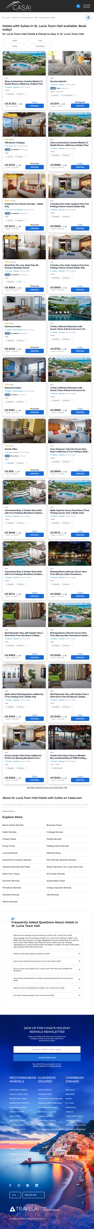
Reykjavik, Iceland (47, 1112)
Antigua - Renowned (76, 1125)
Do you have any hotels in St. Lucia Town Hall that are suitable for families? (42, 970)
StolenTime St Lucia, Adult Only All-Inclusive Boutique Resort (22, 266)
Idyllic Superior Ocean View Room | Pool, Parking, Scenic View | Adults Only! (69, 511)
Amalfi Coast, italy (18, 1094)
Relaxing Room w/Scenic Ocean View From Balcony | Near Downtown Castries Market (68, 572)
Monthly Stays (54, 853)
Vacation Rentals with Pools (16, 867)
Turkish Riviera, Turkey (20, 1125)
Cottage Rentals (55, 832)
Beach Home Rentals (13, 825)
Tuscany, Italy (45, 1094)
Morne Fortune (18, 330)
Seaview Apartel (58, 81)
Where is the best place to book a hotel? (31, 954)
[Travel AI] (23, 1208)
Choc (15, 146)
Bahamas (70, 1094)
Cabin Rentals (9, 832)
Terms (12, 1149)
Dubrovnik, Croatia (19, 1103)
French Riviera (16, 1112)
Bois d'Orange (17, 210)
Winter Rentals (10, 901)
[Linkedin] (36, 1186)
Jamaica (69, 1112)
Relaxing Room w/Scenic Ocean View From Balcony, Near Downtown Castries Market (69, 634)
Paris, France (44, 1090)
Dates (15, 41)
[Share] (88, 17)
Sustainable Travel (56, 881)
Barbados (71, 1107)
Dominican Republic (76, 1129)
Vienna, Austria (45, 1116)
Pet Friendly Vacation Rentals (61, 860)
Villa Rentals (53, 895)
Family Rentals (54, 839)
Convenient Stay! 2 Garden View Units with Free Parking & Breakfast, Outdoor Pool (23, 511)
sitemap (13, 1154)
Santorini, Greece (18, 1090)
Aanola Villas (11, 449)
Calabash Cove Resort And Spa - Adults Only (24, 205)
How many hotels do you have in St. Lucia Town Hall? (37, 961)
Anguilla (70, 1090)
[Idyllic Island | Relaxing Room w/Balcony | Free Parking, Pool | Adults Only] (24, 676)
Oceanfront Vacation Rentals (16, 860)
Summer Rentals (10, 881)
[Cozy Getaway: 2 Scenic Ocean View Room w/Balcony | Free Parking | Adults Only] (69, 431)
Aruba (69, 1099)
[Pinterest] (27, 1186)
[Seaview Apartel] (69, 63)
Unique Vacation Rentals (59, 888)
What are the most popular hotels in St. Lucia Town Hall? (38, 988)
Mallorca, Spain (17, 1120)
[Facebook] (10, 1186)
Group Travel (8, 846)
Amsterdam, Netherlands (51, 1129)
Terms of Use (55, 1066)
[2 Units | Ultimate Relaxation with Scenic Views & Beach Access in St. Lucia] (69, 308)
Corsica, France (17, 1129)
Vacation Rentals (10, 895)
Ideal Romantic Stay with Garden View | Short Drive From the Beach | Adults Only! (24, 634)
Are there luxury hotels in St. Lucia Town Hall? (33, 995)
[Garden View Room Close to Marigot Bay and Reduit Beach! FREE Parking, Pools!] (69, 737)
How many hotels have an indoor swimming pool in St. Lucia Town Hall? (43, 979)
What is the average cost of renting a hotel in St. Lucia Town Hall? (42, 935)
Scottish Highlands (48, 1107)
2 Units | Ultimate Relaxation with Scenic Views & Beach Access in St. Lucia (67, 327)
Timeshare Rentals (11, 888)
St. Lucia (55, 84)
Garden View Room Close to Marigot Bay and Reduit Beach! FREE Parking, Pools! (68, 756)
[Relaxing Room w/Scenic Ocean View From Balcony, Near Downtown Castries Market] (69, 615)
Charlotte (16, 87)
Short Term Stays (10, 874)
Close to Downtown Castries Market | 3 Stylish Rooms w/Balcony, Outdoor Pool (24, 82)
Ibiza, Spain (14, 1116)
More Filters (40, 46)
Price (40, 41)
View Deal (34, 106)
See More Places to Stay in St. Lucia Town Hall (47, 787)
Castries (9, 87)
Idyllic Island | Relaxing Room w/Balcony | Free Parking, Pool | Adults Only (24, 695)
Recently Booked (18, 1138)
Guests (14, 46)
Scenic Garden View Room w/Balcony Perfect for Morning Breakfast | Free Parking (23, 756)
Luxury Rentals (10, 853)
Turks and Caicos (74, 1116)
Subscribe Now (47, 1057)
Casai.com (20, 1219)
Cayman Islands (73, 1120)
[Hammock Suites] (24, 308)
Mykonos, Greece (18, 1107)
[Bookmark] (43, 54)
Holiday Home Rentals (58, 846)
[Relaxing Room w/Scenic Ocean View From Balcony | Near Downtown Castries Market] (69, 553)
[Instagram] (19, 1186)
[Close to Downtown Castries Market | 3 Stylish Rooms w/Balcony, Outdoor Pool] (24, 63)
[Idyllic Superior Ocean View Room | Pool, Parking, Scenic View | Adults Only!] (69, 492)
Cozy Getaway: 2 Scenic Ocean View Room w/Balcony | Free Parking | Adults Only (69, 450)
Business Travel (54, 825)
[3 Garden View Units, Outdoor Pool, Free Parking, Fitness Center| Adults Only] (69, 186)
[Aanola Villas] (24, 431)
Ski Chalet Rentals (56, 874)
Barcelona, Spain (18, 1099)
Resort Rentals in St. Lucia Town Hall (65, 867)
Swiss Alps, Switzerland (50, 1099)
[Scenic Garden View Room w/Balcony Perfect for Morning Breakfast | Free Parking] (24, 737)
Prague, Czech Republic (50, 1103)
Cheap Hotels (9, 839)
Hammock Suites (13, 326)
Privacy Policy (39, 1066)
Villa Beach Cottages (15, 142)
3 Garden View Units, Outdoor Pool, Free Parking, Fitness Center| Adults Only (69, 205)
